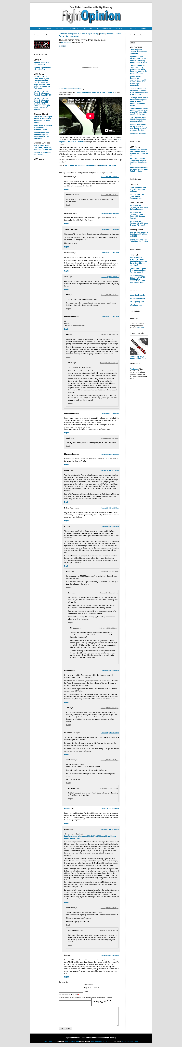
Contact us (132, 28)
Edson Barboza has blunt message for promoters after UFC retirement (41, 135)
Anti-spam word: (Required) (68, 995)
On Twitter (60, 28)
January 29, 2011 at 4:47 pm (109, 708)
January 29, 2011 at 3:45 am (110, 229)
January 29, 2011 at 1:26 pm (109, 571)
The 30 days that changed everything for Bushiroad (138, 51)
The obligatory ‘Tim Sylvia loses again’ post (82, 40)
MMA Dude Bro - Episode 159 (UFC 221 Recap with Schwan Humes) (138, 215)
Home (38, 28)
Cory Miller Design (72, 1041)
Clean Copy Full (50, 1041)
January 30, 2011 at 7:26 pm (109, 930)
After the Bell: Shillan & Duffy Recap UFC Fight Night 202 (139, 234)
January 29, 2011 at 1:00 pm (109, 363)
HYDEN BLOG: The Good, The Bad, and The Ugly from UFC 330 (43, 93)
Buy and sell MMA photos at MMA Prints (138, 357)
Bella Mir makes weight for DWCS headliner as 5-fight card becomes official (43, 119)
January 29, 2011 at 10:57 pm (110, 808)
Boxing (143, 28)
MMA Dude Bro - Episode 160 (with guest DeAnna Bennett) (139, 207)
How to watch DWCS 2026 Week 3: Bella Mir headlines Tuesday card (43, 147)
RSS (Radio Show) (104, 28)
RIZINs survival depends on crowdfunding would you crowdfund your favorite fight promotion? (138, 80)
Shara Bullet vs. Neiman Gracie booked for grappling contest (43, 127)
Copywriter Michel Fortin (100, 1041)
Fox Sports (134, 369)
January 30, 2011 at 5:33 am (109, 195)
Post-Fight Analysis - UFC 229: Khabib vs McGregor (138, 189)
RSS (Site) (88, 28)
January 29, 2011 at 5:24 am (110, 252)
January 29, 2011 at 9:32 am (109, 295)
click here (140, 327)
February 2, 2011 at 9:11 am (108, 628)
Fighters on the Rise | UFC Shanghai (42, 63)
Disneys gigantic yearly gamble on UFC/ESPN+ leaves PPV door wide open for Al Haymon (139, 111)
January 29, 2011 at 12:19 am (110, 177)
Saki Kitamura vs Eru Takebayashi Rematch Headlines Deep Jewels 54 (138, 161)
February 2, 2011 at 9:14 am (109, 788)
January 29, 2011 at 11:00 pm (110, 829)
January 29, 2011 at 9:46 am (110, 413)
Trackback (112, 165)
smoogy (67, 808)
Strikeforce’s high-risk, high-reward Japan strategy (79, 34)
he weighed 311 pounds (74, 142)
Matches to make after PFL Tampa (42, 153)
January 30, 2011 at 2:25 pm (109, 760)
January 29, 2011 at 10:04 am (110, 470)
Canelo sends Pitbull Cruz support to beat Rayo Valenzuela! (138, 270)
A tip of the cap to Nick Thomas (71, 89)
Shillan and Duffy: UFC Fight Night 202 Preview (139, 240)
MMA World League (137, 298)
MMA (72, 165)
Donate (48, 28)
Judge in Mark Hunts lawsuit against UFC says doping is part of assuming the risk (138, 127)
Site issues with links (138, 133)
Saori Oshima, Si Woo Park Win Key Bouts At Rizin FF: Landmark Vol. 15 (139, 152)
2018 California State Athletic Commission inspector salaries (138, 119)
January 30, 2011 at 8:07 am (110, 955)
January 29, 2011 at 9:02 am (110, 277)
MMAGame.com (136, 305)
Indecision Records (137, 295)
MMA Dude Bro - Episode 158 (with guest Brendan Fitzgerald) (139, 223)
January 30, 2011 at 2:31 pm (109, 908)
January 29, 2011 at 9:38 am (110, 316)
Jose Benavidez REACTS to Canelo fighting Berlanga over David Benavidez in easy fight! (138, 261)
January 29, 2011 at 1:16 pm (110, 526)
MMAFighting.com (137, 302)
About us (119, 28)
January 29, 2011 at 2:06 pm (110, 670)
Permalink (103, 165)
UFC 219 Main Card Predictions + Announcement (137, 196)
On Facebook (74, 28)
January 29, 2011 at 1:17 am (110, 213)
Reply (66, 189)
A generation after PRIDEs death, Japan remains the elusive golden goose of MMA (138, 59)
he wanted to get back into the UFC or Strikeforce (95, 92)
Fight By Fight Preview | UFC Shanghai (43, 69)
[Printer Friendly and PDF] (62, 47)
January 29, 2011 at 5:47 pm (110, 732)
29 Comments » (92, 165)
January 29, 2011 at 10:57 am (110, 508)
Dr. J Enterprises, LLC (129, 1041)
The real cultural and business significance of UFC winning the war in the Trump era (139, 91)
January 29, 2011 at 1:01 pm (109, 438)
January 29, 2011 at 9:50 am (110, 454)
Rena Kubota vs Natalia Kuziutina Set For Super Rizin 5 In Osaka (139, 169)
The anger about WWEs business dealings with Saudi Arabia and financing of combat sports (139, 101)
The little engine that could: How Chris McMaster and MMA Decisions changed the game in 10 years (138, 69)
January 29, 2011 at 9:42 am (109, 334)
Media (67, 165)
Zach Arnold (66, 42)
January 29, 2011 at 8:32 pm (109, 593)
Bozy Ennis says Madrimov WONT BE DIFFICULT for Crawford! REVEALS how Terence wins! (137, 279)
